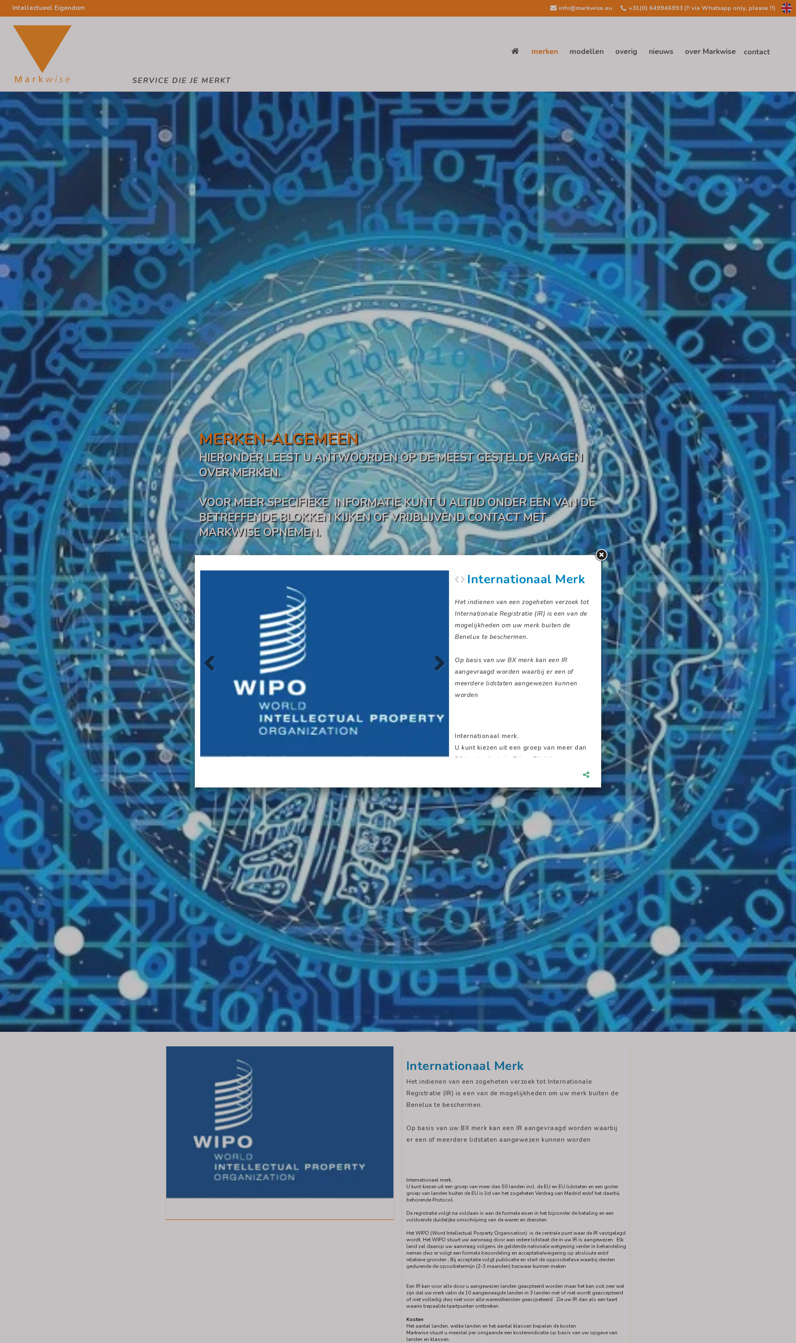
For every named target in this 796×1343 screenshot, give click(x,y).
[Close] (601, 555)
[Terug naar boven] (769, 1316)
